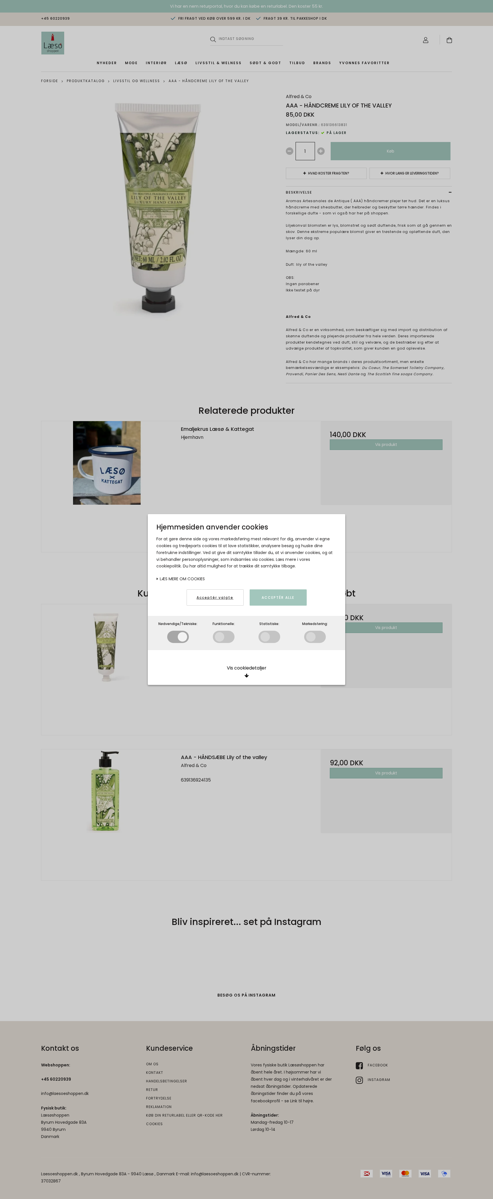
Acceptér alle (278, 597)
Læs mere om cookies (182, 579)
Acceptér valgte (215, 597)
